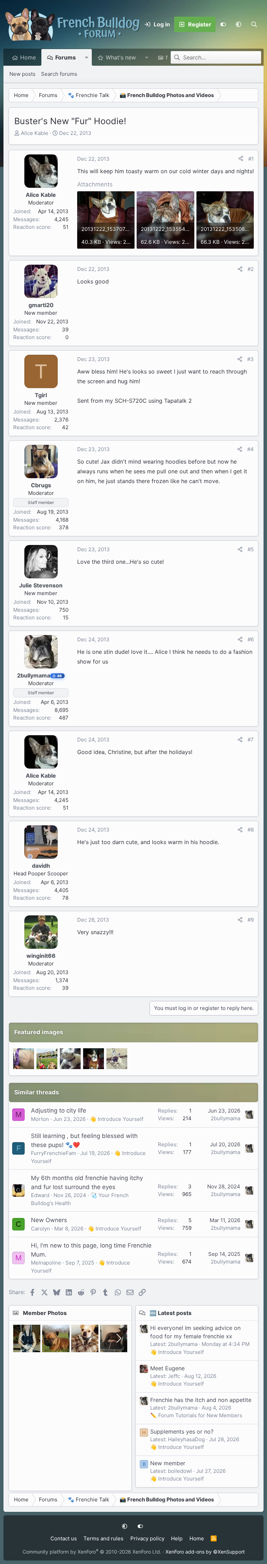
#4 (250, 449)
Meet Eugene (167, 1368)
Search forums (59, 74)
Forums (65, 57)
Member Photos (45, 1312)
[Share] (241, 159)
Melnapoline (46, 1262)
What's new (121, 57)
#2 (251, 269)
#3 (250, 359)
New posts (22, 74)
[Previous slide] (22, 1338)
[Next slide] (118, 1338)
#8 (251, 829)
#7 (251, 739)
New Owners (49, 1220)
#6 (251, 639)
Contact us (63, 1538)
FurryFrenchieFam (53, 1153)
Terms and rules (103, 1538)
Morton (40, 1119)
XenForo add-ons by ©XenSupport (205, 1552)
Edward (40, 1195)
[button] (238, 24)
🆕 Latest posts (170, 1312)
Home (28, 57)
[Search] (254, 24)
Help (177, 1538)
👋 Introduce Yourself (116, 1119)
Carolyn (40, 1228)
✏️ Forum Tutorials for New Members (196, 1415)
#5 (251, 549)
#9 (251, 919)
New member (167, 1463)
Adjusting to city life (58, 1110)
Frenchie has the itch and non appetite (200, 1399)
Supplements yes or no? (181, 1431)
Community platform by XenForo (92, 1552)
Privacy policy (147, 1538)
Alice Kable (34, 133)
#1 (251, 158)
